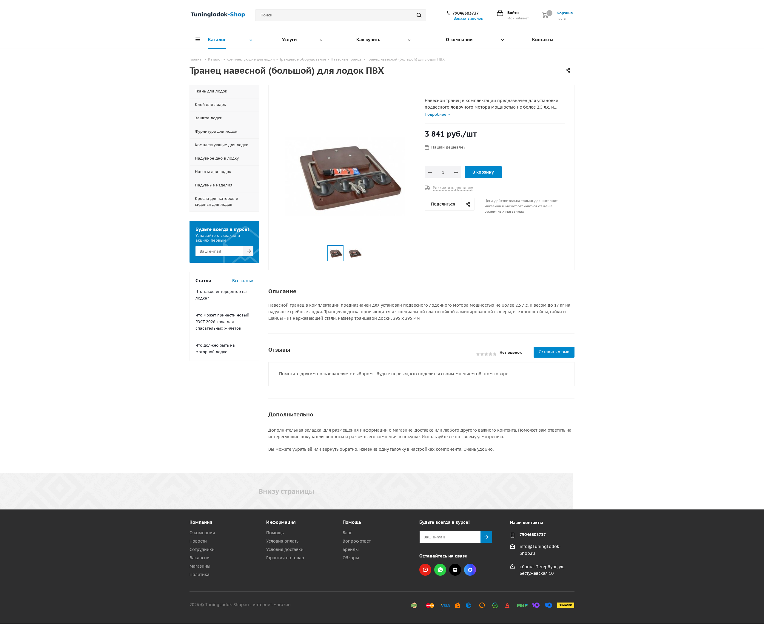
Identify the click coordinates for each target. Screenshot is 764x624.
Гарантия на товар (285, 557)
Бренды (351, 549)
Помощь (275, 532)
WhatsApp (440, 570)
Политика (200, 574)
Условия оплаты (283, 541)
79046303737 (465, 13)
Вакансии (200, 557)
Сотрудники (202, 549)
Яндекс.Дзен (455, 570)
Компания (201, 522)
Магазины (200, 566)
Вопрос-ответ (357, 541)
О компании (202, 532)
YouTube (425, 570)
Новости (198, 541)
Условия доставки (285, 549)
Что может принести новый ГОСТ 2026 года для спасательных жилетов (222, 322)
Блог (347, 532)
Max (470, 570)
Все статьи (242, 280)
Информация (281, 522)
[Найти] (419, 15)
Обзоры (351, 557)
